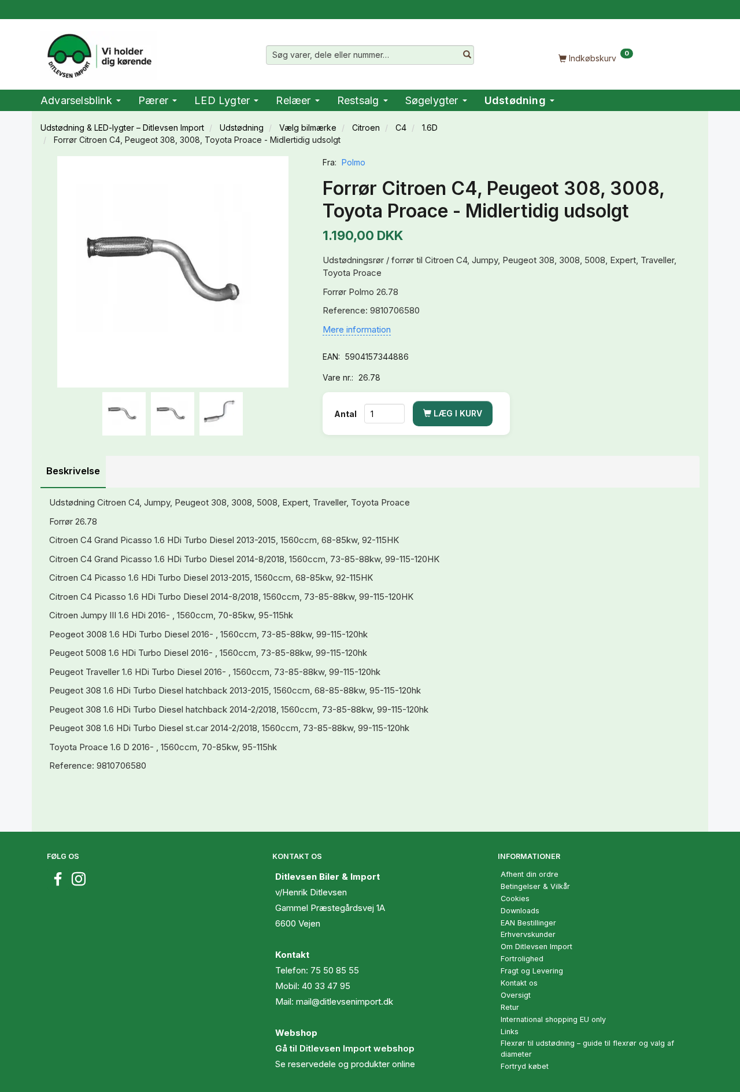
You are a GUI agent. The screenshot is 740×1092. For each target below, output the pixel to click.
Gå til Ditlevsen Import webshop (345, 1048)
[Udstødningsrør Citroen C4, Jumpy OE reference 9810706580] (172, 272)
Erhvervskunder (528, 934)
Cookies (515, 898)
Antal (346, 414)
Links (510, 1031)
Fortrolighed (522, 958)
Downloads (520, 910)
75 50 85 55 (334, 970)
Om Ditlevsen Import (536, 946)
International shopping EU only (553, 1019)
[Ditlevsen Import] (98, 52)
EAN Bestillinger (528, 922)
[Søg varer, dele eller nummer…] (467, 55)
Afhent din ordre (529, 874)
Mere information (357, 329)
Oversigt (516, 995)
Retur (510, 1007)
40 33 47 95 (326, 985)
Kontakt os (519, 983)
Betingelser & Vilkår (535, 886)
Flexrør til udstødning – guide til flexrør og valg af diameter (587, 1048)
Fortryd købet (525, 1066)
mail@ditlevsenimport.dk (344, 1001)
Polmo (353, 162)
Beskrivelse (73, 471)
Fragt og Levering (532, 970)
